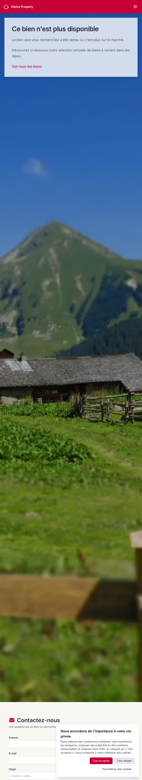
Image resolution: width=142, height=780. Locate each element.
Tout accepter (101, 760)
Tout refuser (124, 760)
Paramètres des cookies (116, 769)
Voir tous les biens (27, 66)
